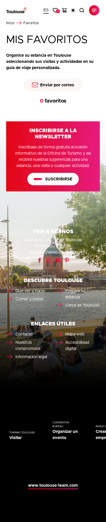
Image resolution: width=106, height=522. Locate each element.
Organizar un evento (65, 435)
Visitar (15, 438)
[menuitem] (46, 10)
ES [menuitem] (46, 10)
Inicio (10, 23)
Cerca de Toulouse (82, 305)
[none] (46, 10)
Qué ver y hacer (30, 291)
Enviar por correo (57, 85)
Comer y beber (29, 299)
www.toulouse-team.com (53, 485)
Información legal (31, 357)
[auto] (73, 10)
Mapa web (75, 334)
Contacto (23, 334)
